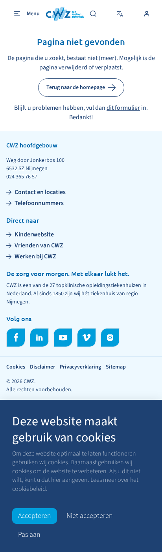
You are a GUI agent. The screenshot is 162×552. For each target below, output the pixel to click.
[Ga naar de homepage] (65, 14)
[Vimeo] (86, 337)
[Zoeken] (93, 13)
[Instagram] (110, 337)
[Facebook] (15, 337)
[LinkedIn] (39, 337)
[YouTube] (62, 337)
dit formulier (123, 108)
